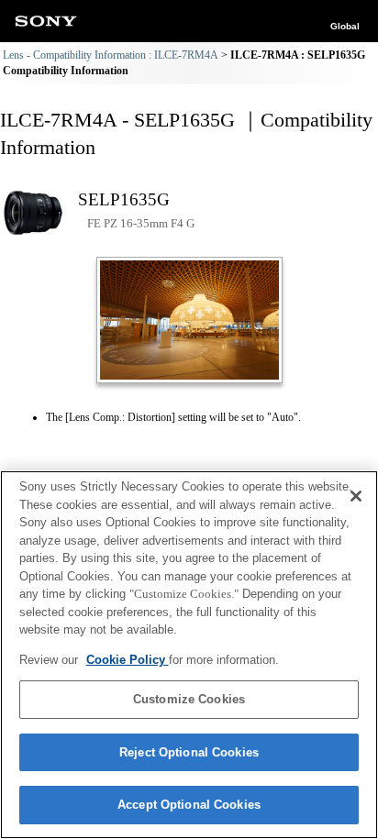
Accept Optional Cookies (189, 804)
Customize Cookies (189, 699)
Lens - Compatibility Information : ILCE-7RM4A (110, 55)
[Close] (356, 496)
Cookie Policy (127, 660)
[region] (189, 654)
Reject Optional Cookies (189, 752)
